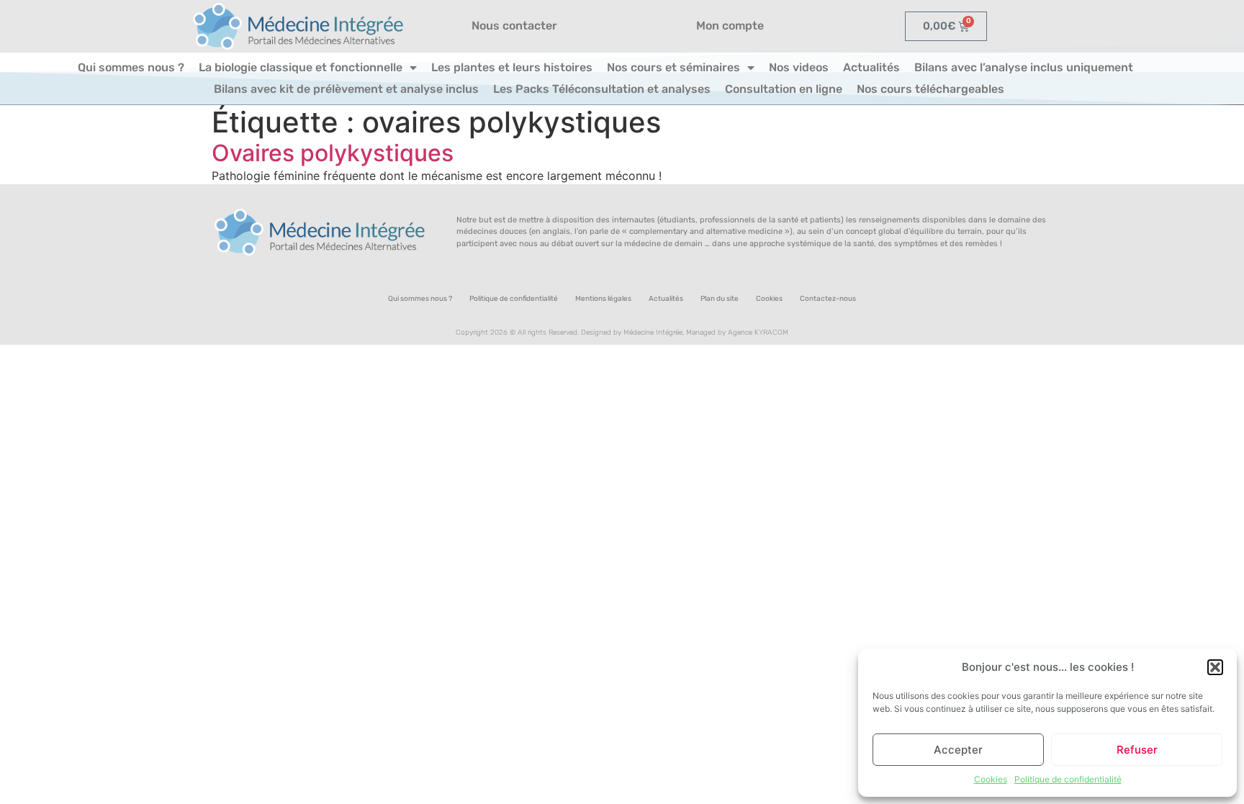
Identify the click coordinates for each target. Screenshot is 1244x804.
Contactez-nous (828, 298)
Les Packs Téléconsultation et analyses (602, 89)
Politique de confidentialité (1068, 779)
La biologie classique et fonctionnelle (300, 67)
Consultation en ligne (783, 89)
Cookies (990, 779)
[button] (1215, 667)
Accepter (958, 749)
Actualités (871, 67)
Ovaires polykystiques (333, 153)
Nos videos (799, 67)
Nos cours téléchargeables (930, 89)
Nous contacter (514, 25)
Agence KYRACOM (758, 332)
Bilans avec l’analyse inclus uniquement (1023, 67)
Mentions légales (603, 298)
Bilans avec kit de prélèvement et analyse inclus (346, 89)
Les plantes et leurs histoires (511, 67)
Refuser (1137, 749)
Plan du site (719, 298)
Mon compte (730, 25)
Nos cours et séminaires (673, 67)
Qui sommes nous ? (131, 67)
